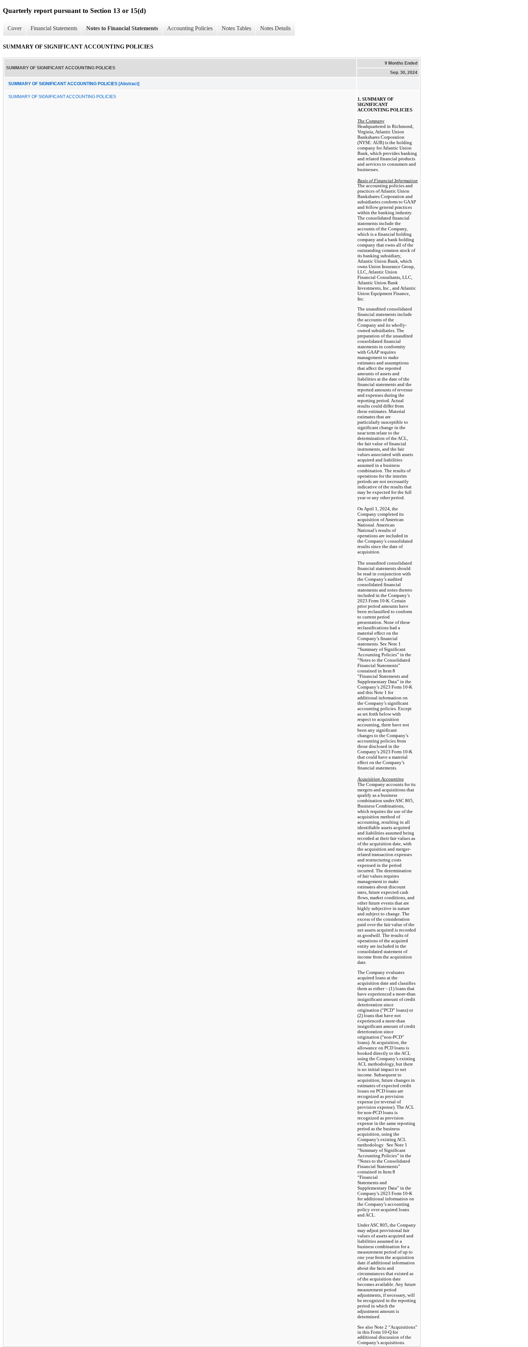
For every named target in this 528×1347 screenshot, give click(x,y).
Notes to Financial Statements (122, 28)
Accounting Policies (190, 28)
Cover (15, 28)
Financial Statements (54, 28)
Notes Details (275, 28)
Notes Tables (236, 28)
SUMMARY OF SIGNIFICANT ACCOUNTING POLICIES (62, 97)
